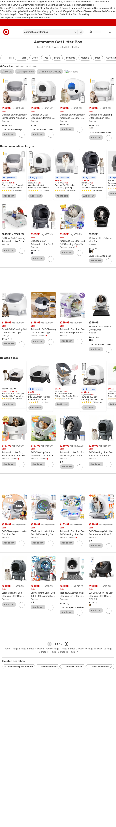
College (39, 1)
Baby (61, 4)
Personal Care (78, 4)
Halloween (48, 1)
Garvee (34, 335)
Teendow (64, 599)
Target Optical (71, 11)
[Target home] (6, 32)
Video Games (94, 8)
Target (40, 47)
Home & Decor (92, 1)
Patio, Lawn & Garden (17, 4)
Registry (12, 17)
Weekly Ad (48, 14)
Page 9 (73, 648)
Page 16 (64, 651)
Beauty (67, 4)
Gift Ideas (28, 11)
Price (97, 57)
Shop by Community (53, 11)
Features (70, 57)
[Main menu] (16, 32)
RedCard (21, 17)
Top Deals (19, 14)
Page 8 (65, 648)
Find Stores (44, 17)
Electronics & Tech (78, 8)
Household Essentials (47, 4)
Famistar (63, 247)
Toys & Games (62, 8)
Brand (57, 57)
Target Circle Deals (33, 14)
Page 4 (32, 648)
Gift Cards (38, 11)
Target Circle (32, 17)
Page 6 (49, 648)
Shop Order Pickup (63, 14)
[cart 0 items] (110, 32)
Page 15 (55, 651)
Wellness (25, 8)
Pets (11, 8)
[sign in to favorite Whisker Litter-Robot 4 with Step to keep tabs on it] (108, 261)
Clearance (88, 11)
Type (46, 57)
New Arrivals (100, 11)
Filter (9, 58)
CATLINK (93, 599)
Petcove (5, 244)
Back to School (27, 1)
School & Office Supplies (42, 8)
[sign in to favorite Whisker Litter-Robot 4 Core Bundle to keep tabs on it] (108, 350)
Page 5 (40, 648)
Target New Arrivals (10, 1)
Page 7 (57, 648)
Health (17, 8)
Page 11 (92, 648)
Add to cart (9, 134)
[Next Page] (113, 58)
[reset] (75, 32)
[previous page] (49, 644)
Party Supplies (15, 11)
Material (85, 57)
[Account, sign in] (96, 32)
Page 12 (101, 648)
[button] (9, 177)
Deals (80, 11)
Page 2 (16, 648)
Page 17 (74, 651)
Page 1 (8, 648)
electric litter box (49, 666)
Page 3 (24, 648)
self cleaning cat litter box (20, 666)
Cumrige (5, 121)
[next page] (66, 644)
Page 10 (82, 648)
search (81, 32)
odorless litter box (75, 666)
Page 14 (45, 651)
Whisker (92, 244)
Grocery (32, 4)
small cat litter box (101, 666)
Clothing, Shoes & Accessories (69, 1)
